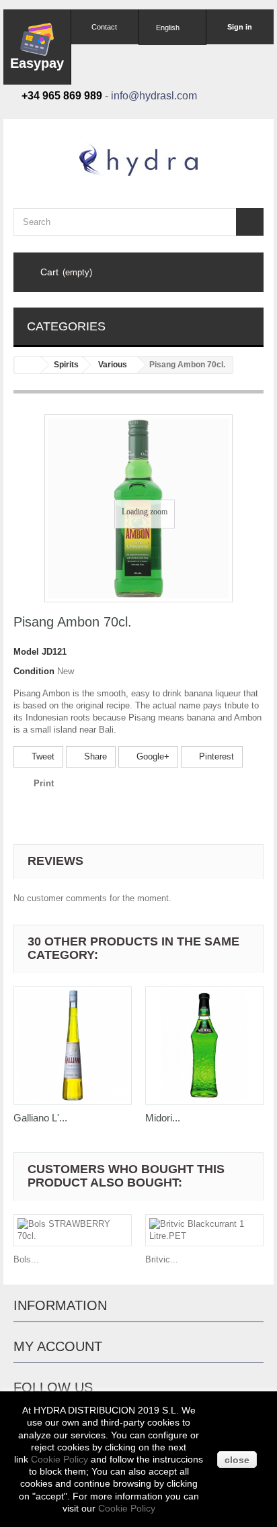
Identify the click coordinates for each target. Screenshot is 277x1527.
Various (112, 364)
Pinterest (215, 756)
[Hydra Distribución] (138, 159)
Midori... (162, 1117)
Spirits (66, 364)
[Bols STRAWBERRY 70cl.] (72, 1230)
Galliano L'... (40, 1117)
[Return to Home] (27, 365)
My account (57, 1346)
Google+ (151, 756)
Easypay (37, 63)
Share (94, 756)
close (237, 1459)
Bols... (26, 1259)
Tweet (41, 756)
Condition (33, 671)
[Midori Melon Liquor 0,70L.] (204, 1045)
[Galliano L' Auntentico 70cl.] (72, 1045)
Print (44, 783)
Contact (104, 27)
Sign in (239, 27)
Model (26, 652)
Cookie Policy (59, 1459)
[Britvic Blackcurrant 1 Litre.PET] (204, 1230)
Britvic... (161, 1259)
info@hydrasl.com (154, 95)
